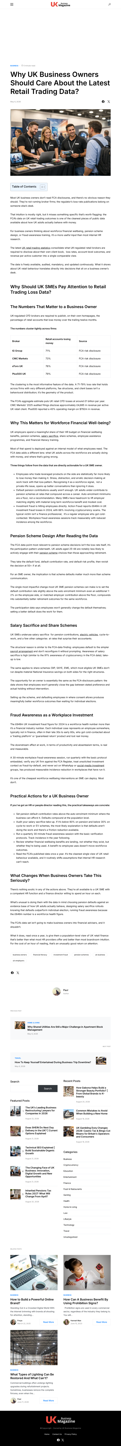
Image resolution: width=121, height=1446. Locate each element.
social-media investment (90, 765)
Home (46, 1434)
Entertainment (70, 1177)
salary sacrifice (49, 435)
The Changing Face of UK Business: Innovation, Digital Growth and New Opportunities (39, 1172)
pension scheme (49, 552)
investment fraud (61, 955)
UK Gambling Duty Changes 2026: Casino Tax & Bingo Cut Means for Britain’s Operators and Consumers (93, 1132)
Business (14, 66)
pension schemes (81, 955)
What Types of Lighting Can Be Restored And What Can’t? (32, 1376)
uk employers (18, 960)
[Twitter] (62, 1440)
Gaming (67, 1195)
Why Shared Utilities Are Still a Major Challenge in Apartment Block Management (65, 1028)
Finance (67, 1183)
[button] (11, 4)
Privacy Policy (71, 1434)
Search (14, 1081)
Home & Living (33, 1023)
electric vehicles (89, 634)
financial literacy (40, 955)
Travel (18, 1058)
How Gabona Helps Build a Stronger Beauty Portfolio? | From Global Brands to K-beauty (92, 1092)
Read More (48, 1322)
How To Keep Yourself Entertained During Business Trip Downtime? (53, 1062)
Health (66, 1201)
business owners (20, 955)
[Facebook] (58, 1440)
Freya (19, 1320)
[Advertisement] (60, 36)
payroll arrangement (21, 651)
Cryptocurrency (70, 1165)
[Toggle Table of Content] (41, 186)
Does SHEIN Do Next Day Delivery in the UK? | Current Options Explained (41, 1130)
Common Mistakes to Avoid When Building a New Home (91, 1112)
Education (68, 1171)
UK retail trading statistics (36, 247)
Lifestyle (67, 1219)
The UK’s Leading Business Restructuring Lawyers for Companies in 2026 (40, 1110)
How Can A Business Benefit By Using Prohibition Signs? (85, 1301)
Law (65, 1213)
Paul (65, 990)
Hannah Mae (76, 1320)
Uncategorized (70, 1237)
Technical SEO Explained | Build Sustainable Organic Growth (40, 1150)
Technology (68, 1225)
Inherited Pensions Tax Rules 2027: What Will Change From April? (38, 1193)
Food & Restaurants (72, 1189)
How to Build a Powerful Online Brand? (32, 1301)
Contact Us (57, 1434)
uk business (100, 955)
